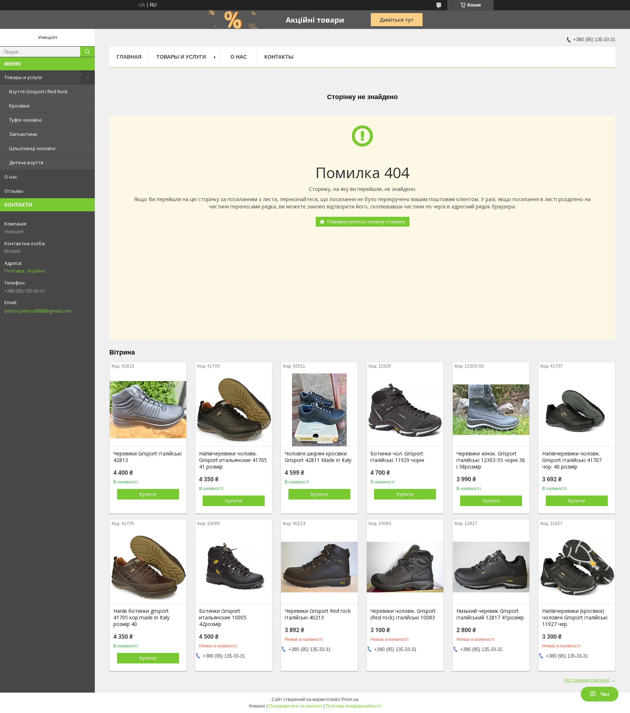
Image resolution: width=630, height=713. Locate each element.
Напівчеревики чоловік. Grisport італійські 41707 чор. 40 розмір (572, 460)
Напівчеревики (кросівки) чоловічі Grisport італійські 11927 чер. (574, 617)
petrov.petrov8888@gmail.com (37, 310)
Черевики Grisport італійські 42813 (147, 456)
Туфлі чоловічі (25, 120)
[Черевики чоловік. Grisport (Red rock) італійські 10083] (405, 567)
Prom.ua (350, 699)
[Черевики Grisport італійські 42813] (148, 409)
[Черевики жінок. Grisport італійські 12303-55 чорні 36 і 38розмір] (491, 409)
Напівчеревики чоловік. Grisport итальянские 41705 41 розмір (233, 460)
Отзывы (13, 191)
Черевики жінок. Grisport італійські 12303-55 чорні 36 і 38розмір (490, 460)
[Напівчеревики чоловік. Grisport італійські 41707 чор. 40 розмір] (576, 409)
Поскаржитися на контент (295, 706)
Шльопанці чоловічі (32, 148)
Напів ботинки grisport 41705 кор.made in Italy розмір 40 (141, 617)
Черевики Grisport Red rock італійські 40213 (318, 614)
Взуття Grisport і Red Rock (38, 91)
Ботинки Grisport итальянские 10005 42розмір (222, 617)
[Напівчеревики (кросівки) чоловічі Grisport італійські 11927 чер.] (576, 567)
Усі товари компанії (586, 680)
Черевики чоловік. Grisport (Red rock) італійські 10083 (403, 614)
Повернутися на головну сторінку (366, 221)
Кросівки (19, 105)
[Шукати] (87, 51)
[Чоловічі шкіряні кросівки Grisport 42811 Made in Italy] (319, 409)
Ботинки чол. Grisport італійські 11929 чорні (397, 456)
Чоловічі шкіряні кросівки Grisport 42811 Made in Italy (318, 456)
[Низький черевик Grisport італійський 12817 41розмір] (491, 567)
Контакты (278, 57)
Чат (605, 694)
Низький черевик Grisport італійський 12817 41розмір (490, 614)
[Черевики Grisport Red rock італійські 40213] (319, 567)
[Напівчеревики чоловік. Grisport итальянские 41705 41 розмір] (233, 409)
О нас (10, 176)
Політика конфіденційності (353, 706)
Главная (129, 57)
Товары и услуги (23, 77)
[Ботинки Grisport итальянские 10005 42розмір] (233, 567)
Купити (148, 494)
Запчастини (23, 134)
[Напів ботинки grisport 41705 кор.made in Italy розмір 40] (148, 567)
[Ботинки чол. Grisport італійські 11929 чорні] (405, 409)
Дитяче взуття (26, 162)
